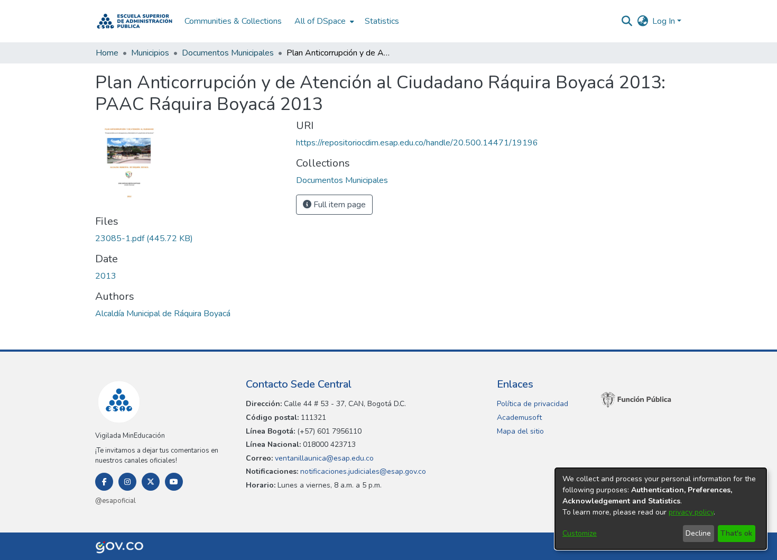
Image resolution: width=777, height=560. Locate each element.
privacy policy (691, 512)
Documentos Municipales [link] (228, 53)
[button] (134, 21)
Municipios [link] (150, 53)
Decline (698, 533)
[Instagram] (127, 482)
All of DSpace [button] (320, 21)
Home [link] (107, 53)
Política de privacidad (532, 404)
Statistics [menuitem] (382, 21)
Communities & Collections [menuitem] (233, 21)
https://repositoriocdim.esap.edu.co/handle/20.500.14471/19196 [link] (417, 143)
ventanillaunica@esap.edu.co (323, 458)
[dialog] (660, 508)
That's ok (736, 533)
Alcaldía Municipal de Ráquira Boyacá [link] (162, 313)
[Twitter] (151, 482)
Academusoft (519, 417)
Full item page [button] (338, 204)
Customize (579, 533)
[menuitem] (323, 21)
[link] (144, 238)
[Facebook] (104, 482)
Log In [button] (664, 21)
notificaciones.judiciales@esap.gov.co (362, 471)
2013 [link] (105, 276)
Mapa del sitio (520, 431)
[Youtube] (174, 482)
